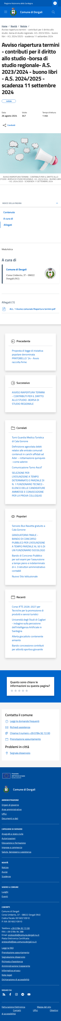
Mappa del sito (44, 1007)
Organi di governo (10, 805)
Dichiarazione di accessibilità (15, 979)
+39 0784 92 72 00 (20, 928)
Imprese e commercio (12, 847)
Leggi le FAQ (8, 948)
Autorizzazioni (8, 838)
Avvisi (5, 872)
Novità (14, 26)
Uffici (4, 814)
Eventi (5, 896)
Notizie (23, 26)
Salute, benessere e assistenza (16, 852)
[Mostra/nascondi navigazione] (5, 12)
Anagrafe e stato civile (12, 834)
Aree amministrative (12, 809)
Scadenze (6, 876)
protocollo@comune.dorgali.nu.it (23, 935)
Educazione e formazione (14, 843)
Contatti (17, 1010)
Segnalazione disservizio (13, 957)
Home (4, 26)
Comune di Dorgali (16, 269)
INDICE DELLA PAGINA (11, 203)
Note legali (7, 975)
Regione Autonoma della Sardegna (18, 3)
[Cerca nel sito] (53, 12)
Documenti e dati (10, 818)
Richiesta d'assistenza (12, 961)
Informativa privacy (11, 970)
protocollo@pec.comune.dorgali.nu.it (19, 941)
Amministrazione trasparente (16, 966)
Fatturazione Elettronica (13, 1007)
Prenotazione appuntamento (15, 952)
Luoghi (5, 892)
